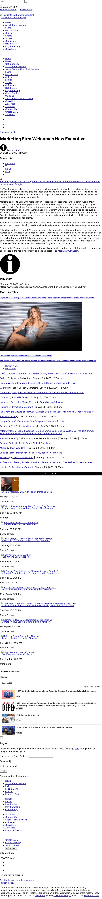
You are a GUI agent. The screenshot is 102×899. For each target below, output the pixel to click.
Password (5, 761)
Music (3, 448)
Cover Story (11, 809)
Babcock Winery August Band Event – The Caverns (27, 508)
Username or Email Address (14, 756)
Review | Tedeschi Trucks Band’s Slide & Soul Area (25, 443)
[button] (51, 694)
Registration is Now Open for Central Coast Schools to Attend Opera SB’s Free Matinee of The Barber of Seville (47, 298)
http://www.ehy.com (68, 250)
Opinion (9, 33)
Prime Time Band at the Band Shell (18, 524)
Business (4, 457)
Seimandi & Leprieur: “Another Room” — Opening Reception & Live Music (37, 605)
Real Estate (11, 43)
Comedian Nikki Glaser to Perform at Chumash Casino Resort (26, 355)
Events (8, 35)
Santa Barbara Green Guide (19, 98)
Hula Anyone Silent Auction (15, 556)
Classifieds (10, 49)
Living (8, 27)
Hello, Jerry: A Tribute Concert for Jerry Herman (25, 540)
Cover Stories (12, 93)
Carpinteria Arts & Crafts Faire (16, 654)
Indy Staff (15, 150)
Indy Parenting (12, 46)
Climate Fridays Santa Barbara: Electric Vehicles (25, 621)
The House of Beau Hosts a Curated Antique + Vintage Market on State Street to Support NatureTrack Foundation (48, 361)
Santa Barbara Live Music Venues (22, 69)
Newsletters (26, 9)
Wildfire (4, 387)
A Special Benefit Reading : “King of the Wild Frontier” (28, 573)
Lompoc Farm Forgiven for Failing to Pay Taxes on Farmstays (31, 452)
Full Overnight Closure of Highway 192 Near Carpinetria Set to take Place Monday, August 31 (47, 411)
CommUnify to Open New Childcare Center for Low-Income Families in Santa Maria (42, 392)
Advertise (10, 103)
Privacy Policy (7, 882)
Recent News (11, 366)
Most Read (10, 368)
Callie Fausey (22, 397)
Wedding (9, 96)
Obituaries (10, 41)
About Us (10, 106)
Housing (4, 407)
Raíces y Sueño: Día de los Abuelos (19, 638)
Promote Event (12, 794)
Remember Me (10, 766)
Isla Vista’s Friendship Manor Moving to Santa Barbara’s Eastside (32, 402)
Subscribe (6, 17)
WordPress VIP (91, 895)
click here (40, 895)
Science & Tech (8, 426)
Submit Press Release (16, 819)
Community (6, 397)
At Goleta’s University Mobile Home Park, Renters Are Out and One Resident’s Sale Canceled (46, 462)
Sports (8, 38)
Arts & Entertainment (15, 25)
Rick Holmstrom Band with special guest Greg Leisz (27, 589)
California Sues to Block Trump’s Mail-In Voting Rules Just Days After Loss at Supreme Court (47, 373)
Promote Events (13, 830)
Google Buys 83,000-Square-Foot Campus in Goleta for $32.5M (32, 421)
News (8, 22)
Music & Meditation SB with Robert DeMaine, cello (26, 491)
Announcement (7, 132)
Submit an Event (8, 9)
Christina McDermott (22, 407)
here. (26, 776)
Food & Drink (11, 30)
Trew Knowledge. (62, 895)
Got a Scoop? (19, 17)
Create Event (11, 111)
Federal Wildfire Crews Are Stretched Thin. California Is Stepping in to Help (38, 383)
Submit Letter (12, 845)
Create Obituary (13, 842)
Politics (4, 378)
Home (8, 58)
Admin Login (11, 848)
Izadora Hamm (26, 426)
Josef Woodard (17, 448)
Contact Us (11, 109)
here (77, 748)
